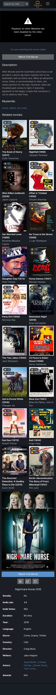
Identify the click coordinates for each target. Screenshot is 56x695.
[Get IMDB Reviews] (20, 581)
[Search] (27, 3)
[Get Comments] (35, 581)
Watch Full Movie (28, 574)
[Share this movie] (28, 581)
